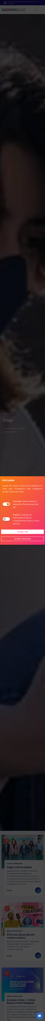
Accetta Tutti (22, 532)
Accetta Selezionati (22, 539)
